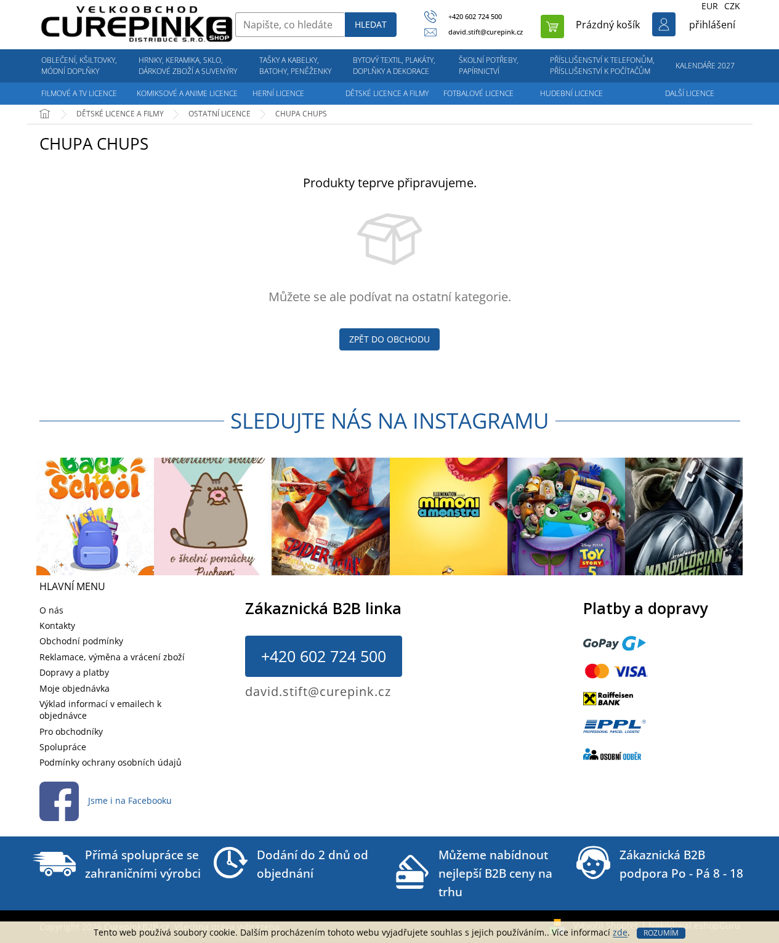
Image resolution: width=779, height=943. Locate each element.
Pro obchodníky (71, 731)
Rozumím (661, 933)
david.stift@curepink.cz (318, 691)
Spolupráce (62, 747)
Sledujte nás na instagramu (389, 420)
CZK (732, 6)
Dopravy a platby (74, 672)
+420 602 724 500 (323, 656)
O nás (51, 610)
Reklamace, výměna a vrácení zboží (112, 657)
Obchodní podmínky (81, 641)
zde (620, 932)
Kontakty (57, 625)
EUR (709, 6)
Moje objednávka (74, 688)
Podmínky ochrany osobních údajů (110, 762)
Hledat (371, 24)
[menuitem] (79, 66)
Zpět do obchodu (389, 339)
